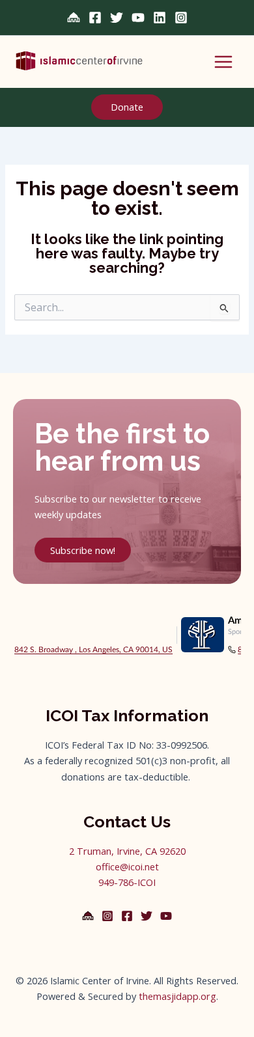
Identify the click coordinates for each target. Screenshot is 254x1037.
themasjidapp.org (177, 995)
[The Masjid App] (88, 916)
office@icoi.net (127, 866)
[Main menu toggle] (223, 61)
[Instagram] (181, 17)
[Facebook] (95, 17)
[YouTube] (138, 17)
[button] (127, 107)
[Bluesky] (73, 17)
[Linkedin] (159, 17)
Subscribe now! (82, 550)
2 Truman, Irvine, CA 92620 (127, 850)
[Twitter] (116, 17)
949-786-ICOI (127, 882)
